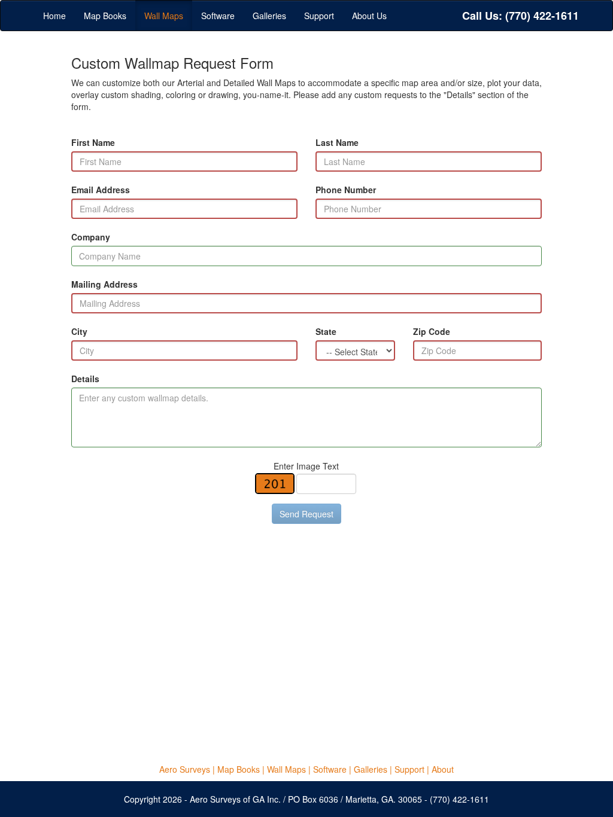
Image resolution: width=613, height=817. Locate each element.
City (79, 331)
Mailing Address (104, 284)
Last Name (337, 142)
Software (218, 16)
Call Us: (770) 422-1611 (520, 15)
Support (319, 16)
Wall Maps (163, 16)
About (443, 769)
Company (90, 237)
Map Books (105, 16)
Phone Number (345, 190)
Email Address (100, 190)
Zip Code (431, 331)
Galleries (269, 16)
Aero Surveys (184, 769)
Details (85, 379)
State (325, 331)
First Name (93, 142)
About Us (369, 16)
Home (54, 16)
